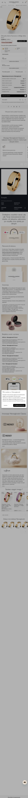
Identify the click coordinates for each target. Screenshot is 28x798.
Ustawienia (5, 405)
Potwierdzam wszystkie (19, 405)
